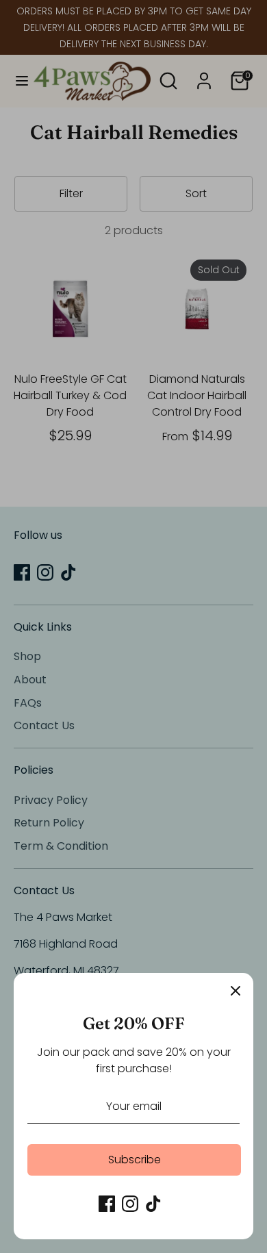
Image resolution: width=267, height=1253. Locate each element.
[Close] (235, 991)
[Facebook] (107, 1203)
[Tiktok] (153, 1203)
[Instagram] (130, 1203)
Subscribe (134, 1159)
